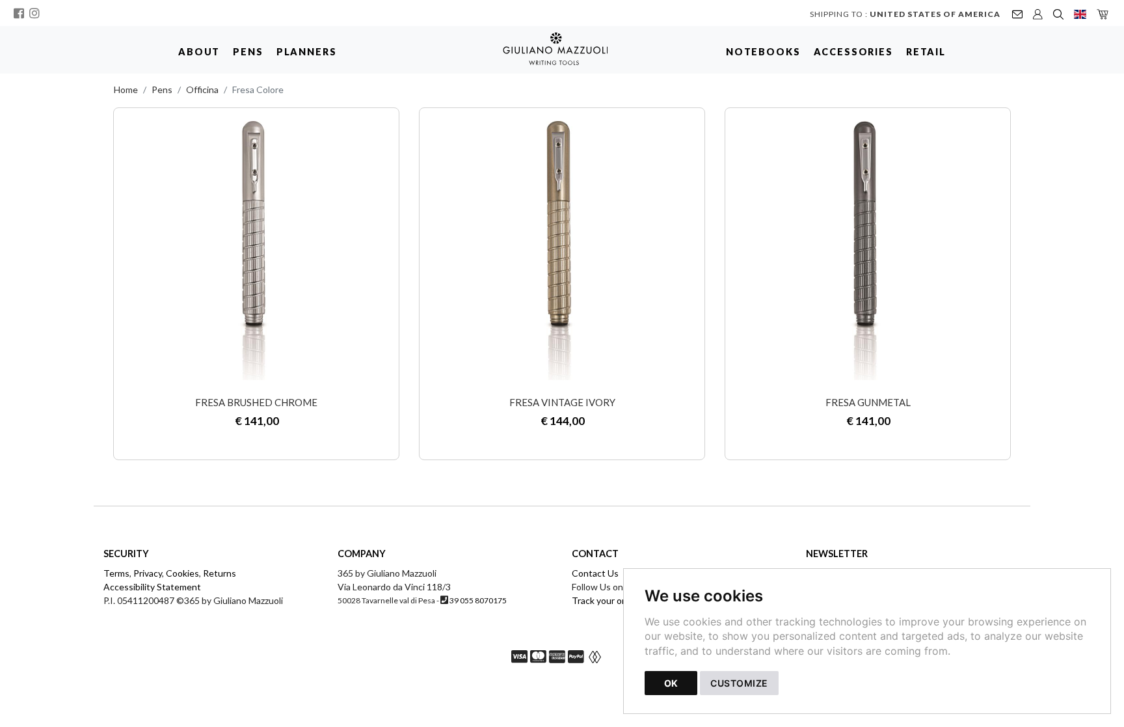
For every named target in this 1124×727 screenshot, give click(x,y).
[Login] (1038, 13)
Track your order (605, 600)
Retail (926, 51)
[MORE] (256, 250)
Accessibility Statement (152, 586)
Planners (306, 51)
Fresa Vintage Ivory (562, 402)
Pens (248, 51)
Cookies (182, 573)
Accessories (853, 51)
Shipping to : (905, 14)
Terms (116, 573)
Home (126, 89)
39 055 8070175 (478, 600)
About (199, 51)
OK (671, 683)
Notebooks (763, 51)
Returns (219, 573)
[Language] (1080, 13)
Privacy (147, 573)
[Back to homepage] (562, 48)
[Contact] (1017, 13)
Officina (202, 89)
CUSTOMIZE (739, 683)
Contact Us (595, 573)
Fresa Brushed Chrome (256, 402)
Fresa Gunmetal (868, 402)
